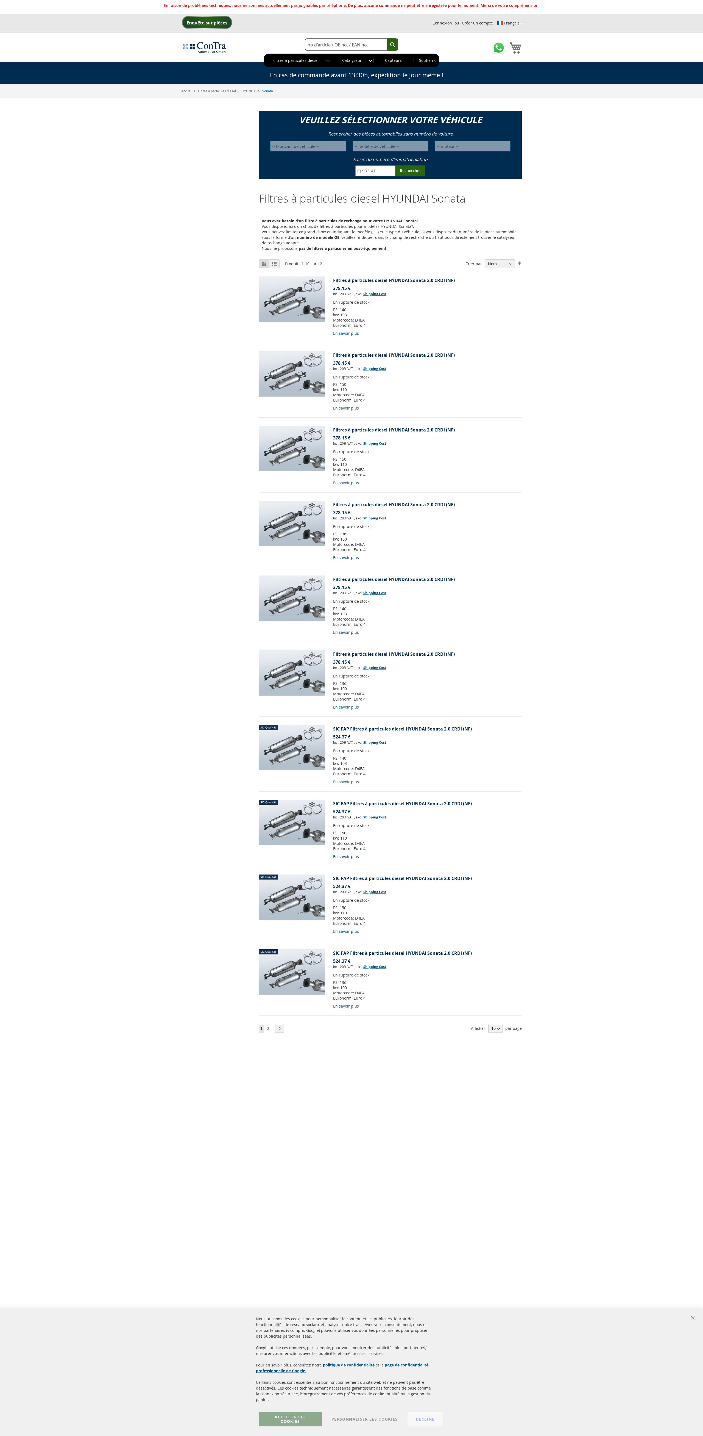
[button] (510, 23)
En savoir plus (346, 333)
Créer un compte (477, 23)
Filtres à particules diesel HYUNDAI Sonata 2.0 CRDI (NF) (394, 280)
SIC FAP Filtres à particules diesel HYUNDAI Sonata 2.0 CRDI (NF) (402, 729)
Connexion (442, 23)
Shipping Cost (374, 294)
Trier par (474, 263)
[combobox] (351, 44)
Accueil (187, 91)
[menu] (351, 60)
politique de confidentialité (349, 1365)
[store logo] (204, 47)
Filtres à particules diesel (217, 91)
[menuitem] (297, 60)
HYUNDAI (249, 91)
